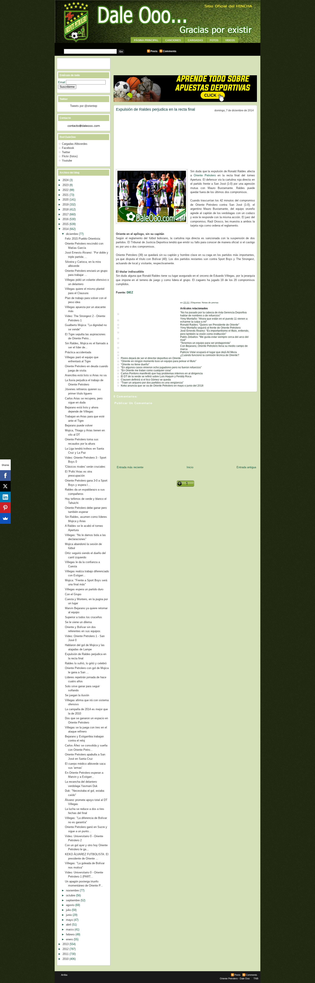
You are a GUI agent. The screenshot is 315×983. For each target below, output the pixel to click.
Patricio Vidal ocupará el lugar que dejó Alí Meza (208, 352)
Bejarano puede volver (79, 425)
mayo (70, 919)
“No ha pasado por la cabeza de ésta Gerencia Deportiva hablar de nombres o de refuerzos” (213, 314)
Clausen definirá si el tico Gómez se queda (146, 379)
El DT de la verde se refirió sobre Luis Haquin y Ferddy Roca (156, 376)
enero (70, 939)
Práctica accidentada (78, 352)
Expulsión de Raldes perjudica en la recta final (155, 109)
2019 (66, 204)
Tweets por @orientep (83, 105)
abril (69, 924)
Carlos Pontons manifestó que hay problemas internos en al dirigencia (162, 373)
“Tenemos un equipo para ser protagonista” (205, 342)
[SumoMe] (5, 518)
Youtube (67, 160)
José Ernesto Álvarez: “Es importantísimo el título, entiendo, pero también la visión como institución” (214, 332)
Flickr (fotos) (70, 156)
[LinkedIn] (5, 497)
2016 (66, 219)
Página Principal (146, 40)
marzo (70, 929)
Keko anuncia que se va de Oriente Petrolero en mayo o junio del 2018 (162, 385)
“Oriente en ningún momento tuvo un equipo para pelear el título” (158, 361)
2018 (66, 209)
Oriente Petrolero (205, 175)
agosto (70, 905)
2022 (66, 190)
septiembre (73, 900)
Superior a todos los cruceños (83, 617)
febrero (70, 934)
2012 (66, 949)
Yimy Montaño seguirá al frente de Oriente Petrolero (210, 327)
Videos (230, 40)
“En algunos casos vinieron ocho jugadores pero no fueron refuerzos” (161, 367)
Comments (169, 51)
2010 (66, 958)
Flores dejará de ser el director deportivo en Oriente (151, 358)
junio (69, 915)
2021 (66, 194)
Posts (154, 51)
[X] (5, 486)
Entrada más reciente (130, 467)
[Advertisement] (158, 44)
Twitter (66, 152)
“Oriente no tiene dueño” (135, 364)
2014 (66, 229)
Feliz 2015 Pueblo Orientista (82, 238)
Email (62, 82)
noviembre (73, 890)
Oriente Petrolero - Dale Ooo (235, 978)
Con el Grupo (73, 594)
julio (69, 910)
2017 (66, 214)
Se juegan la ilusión (77, 695)
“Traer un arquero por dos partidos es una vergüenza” (152, 382)
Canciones (173, 40)
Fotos (214, 40)
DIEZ (130, 292)
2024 (66, 180)
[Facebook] (5, 475)
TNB (256, 978)
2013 (66, 944)
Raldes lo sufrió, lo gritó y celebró (85, 663)
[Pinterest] (5, 507)
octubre (71, 895)
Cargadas (195, 40)
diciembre (72, 234)
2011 (66, 954)
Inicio (190, 467)
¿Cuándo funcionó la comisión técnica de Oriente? (209, 355)
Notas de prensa (210, 302)
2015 (66, 224)
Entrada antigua (246, 467)
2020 (66, 199)
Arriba (64, 975)
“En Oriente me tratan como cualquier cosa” (146, 370)
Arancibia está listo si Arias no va (85, 375)
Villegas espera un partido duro (84, 589)
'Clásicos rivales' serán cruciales (85, 466)
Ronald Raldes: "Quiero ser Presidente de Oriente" (209, 324)
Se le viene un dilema (78, 622)
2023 (66, 185)
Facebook (68, 147)
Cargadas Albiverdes (74, 143)
